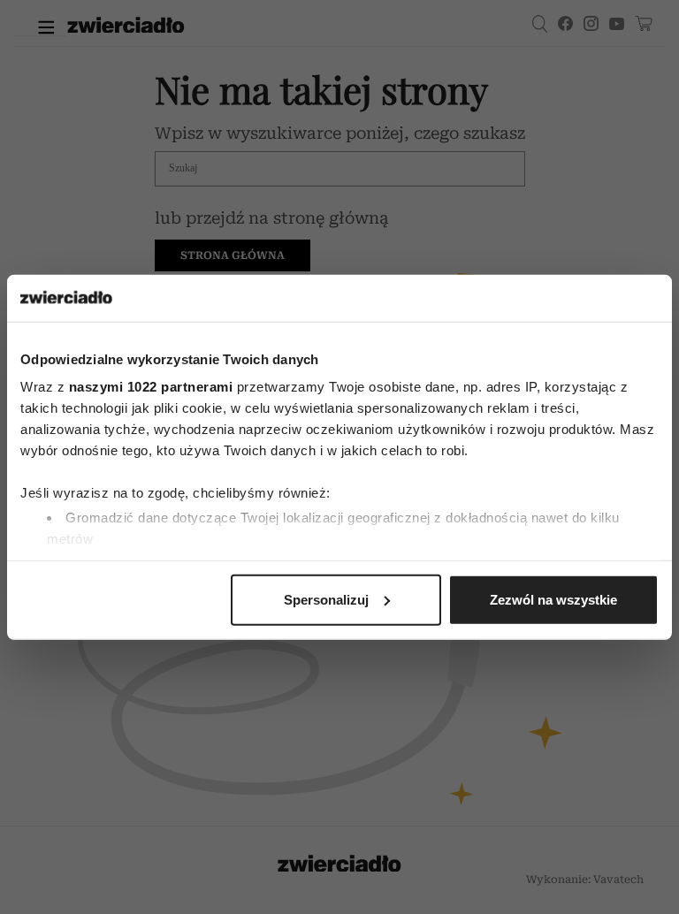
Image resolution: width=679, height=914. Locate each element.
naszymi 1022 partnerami (151, 386)
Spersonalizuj (326, 598)
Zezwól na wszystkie (553, 598)
